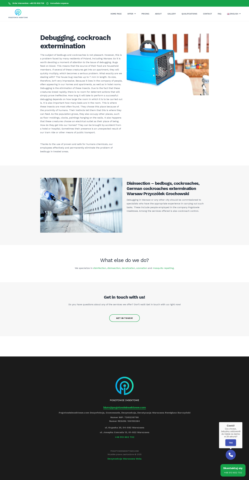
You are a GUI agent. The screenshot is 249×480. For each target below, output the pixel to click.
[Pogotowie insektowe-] (18, 14)
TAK (231, 442)
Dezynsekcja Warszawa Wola (124, 458)
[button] (231, 455)
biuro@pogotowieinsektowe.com (124, 407)
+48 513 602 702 (124, 437)
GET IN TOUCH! (124, 318)
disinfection (99, 268)
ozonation (141, 268)
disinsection (113, 268)
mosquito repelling (163, 268)
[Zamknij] (242, 422)
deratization (128, 268)
